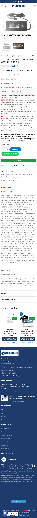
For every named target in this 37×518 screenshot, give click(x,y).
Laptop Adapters (18, 177)
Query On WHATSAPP (10, 154)
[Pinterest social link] (18, 1)
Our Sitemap (5, 448)
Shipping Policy (6, 438)
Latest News (5, 445)
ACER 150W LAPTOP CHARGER (19, 174)
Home (3, 56)
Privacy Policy (5, 428)
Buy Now (18, 160)
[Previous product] (31, 56)
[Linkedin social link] (21, 1)
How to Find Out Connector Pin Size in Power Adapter (22, 397)
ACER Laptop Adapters (14, 56)
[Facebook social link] (13, 1)
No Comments (13, 391)
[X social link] (15, 1)
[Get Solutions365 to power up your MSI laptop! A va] (18, 481)
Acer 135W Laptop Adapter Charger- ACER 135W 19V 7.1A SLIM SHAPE (27, 332)
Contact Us (4, 442)
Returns (3, 432)
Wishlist (3, 420)
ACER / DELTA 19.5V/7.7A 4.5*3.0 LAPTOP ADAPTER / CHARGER (10, 332)
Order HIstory (5, 416)
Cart (2, 413)
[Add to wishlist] (13, 314)
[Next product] (35, 56)
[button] (10, 154)
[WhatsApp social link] (23, 1)
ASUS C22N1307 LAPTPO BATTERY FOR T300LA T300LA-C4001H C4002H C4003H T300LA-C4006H (17, 387)
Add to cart (15, 149)
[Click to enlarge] (4, 38)
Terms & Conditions (7, 435)
